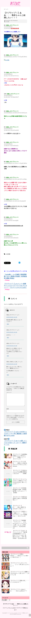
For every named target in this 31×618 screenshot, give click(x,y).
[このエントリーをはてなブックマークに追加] (19, 262)
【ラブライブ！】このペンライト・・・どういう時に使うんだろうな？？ (19, 564)
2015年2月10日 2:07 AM (11, 345)
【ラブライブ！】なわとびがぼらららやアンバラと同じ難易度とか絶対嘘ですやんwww (15, 433)
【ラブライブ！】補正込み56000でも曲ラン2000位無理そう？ (20, 498)
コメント (9, 392)
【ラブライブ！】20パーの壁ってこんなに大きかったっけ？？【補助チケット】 (15, 442)
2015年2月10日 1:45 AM (11, 332)
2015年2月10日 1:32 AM (11, 317)
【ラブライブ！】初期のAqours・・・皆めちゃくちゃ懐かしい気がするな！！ (19, 555)
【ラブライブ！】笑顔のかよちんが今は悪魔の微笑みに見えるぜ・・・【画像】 (20, 472)
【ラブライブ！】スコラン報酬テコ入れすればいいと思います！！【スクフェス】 (19, 573)
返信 (8, 324)
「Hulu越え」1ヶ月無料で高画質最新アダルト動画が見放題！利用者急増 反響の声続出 (15, 276)
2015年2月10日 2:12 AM (11, 364)
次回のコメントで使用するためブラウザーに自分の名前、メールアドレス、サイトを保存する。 (15, 417)
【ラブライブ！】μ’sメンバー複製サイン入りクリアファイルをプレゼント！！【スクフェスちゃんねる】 (15, 285)
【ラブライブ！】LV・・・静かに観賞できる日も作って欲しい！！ (19, 507)
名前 (7, 408)
